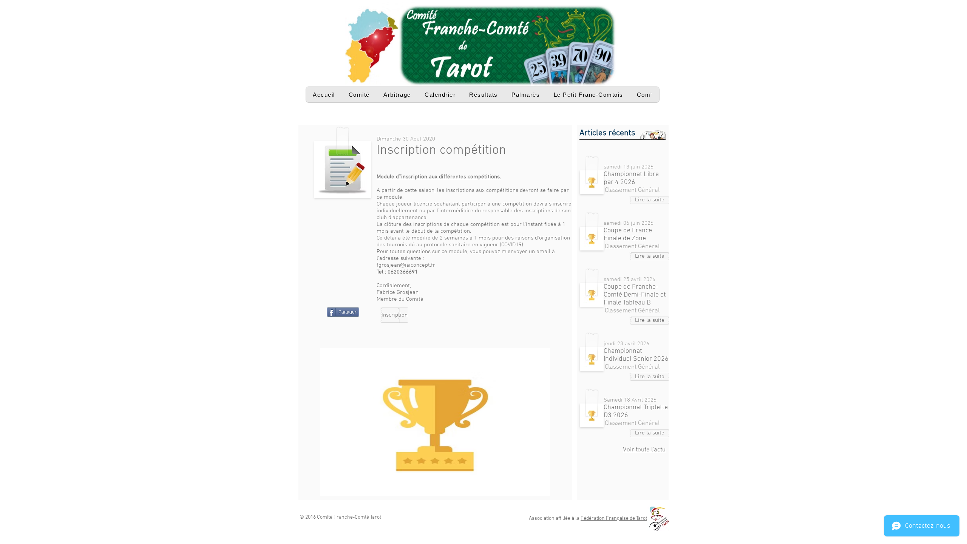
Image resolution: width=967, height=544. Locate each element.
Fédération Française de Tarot (614, 518)
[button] (359, 94)
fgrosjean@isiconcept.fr (406, 265)
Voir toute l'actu (644, 450)
